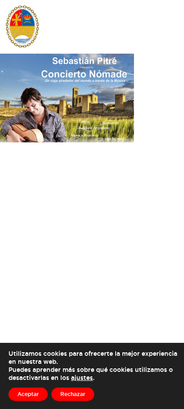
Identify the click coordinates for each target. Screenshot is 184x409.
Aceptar (28, 394)
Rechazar (72, 394)
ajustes (82, 377)
